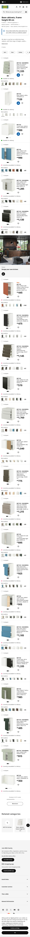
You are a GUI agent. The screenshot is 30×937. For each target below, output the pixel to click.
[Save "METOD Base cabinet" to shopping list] (22, 103)
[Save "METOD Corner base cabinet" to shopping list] (22, 134)
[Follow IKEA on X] (10, 909)
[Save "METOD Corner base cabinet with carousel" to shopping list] (18, 608)
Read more (5, 43)
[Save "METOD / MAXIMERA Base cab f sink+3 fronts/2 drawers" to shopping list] (18, 223)
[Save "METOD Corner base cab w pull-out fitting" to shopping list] (18, 670)
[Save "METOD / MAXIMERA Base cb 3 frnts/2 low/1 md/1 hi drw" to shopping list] (18, 421)
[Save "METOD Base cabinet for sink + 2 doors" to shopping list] (18, 546)
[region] (15, 925)
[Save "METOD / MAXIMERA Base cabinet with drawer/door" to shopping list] (18, 732)
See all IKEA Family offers (8, 856)
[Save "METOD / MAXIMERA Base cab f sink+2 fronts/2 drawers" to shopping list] (18, 639)
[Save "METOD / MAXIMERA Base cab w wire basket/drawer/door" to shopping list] (18, 577)
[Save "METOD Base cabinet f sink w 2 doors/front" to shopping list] (18, 701)
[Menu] (26, 7)
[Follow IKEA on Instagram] (7, 909)
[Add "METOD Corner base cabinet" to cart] (18, 134)
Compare (5, 58)
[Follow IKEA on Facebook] (3, 909)
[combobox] (13, 12)
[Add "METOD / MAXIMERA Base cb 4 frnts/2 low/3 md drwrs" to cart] (18, 75)
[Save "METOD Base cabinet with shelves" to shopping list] (18, 296)
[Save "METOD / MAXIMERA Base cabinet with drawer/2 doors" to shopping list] (18, 192)
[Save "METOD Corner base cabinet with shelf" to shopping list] (18, 452)
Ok (15, 932)
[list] (15, 825)
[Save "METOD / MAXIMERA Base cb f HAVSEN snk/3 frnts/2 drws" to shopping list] (18, 515)
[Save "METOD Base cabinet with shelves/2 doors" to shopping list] (18, 161)
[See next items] (27, 52)
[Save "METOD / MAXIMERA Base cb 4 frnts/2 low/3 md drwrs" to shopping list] (22, 75)
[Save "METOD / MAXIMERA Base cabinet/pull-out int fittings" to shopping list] (18, 327)
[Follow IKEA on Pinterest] (18, 909)
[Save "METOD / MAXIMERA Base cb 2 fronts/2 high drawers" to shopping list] (18, 484)
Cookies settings (15, 928)
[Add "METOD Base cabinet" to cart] (18, 103)
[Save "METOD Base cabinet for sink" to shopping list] (18, 389)
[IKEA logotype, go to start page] (5, 7)
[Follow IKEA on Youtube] (14, 909)
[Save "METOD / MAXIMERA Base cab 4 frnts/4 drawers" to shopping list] (18, 359)
